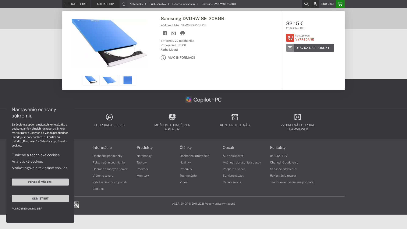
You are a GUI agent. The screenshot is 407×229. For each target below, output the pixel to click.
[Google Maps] (75, 204)
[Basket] (340, 4)
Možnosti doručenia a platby (242, 162)
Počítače (143, 169)
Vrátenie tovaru (103, 175)
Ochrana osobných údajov (110, 169)
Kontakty (278, 147)
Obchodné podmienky (107, 156)
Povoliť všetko (40, 182)
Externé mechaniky (184, 4)
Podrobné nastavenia (27, 208)
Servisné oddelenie (283, 169)
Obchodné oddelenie (284, 162)
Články (186, 147)
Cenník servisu (233, 182)
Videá (184, 182)
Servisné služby (233, 175)
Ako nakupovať (233, 156)
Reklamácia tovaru (283, 175)
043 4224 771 (279, 156)
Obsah (228, 147)
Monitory (143, 175)
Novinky (185, 162)
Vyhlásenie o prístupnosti (110, 182)
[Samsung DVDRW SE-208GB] (109, 43)
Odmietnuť (40, 198)
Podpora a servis (234, 169)
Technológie (188, 175)
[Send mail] (174, 33)
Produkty (145, 147)
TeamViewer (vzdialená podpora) (292, 182)
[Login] (315, 4)
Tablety (142, 162)
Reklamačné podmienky (109, 162)
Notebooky (137, 4)
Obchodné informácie (194, 156)
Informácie (102, 147)
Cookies (98, 188)
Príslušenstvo (157, 4)
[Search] (306, 4)
